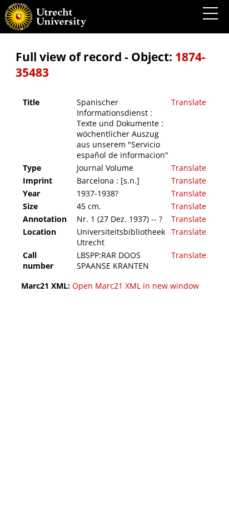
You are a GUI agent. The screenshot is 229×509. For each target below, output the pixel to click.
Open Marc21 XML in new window (135, 285)
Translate (188, 102)
